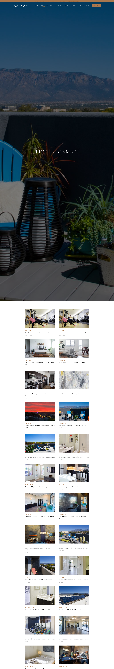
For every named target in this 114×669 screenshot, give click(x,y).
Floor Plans (44, 5)
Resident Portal (85, 5)
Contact (73, 5)
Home (36, 5)
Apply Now (96, 5)
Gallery (60, 5)
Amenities (53, 5)
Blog (66, 5)
